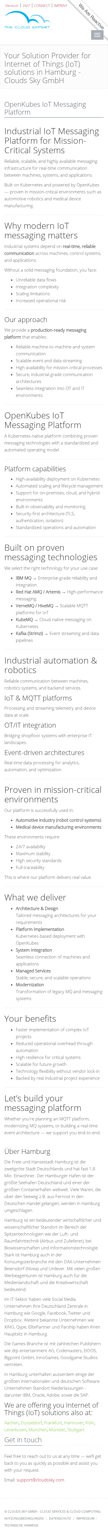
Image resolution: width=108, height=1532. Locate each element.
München (38, 1429)
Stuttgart (75, 1429)
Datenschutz (60, 1518)
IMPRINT (60, 5)
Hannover (74, 1422)
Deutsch (11, 5)
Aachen (11, 1422)
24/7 (26, 5)
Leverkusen (15, 1429)
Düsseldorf (31, 1422)
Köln (90, 1422)
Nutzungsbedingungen (23, 1518)
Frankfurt (53, 1422)
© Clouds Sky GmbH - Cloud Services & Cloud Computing (52, 1511)
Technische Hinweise (21, 1525)
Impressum (85, 1518)
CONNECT (42, 5)
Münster (57, 1429)
